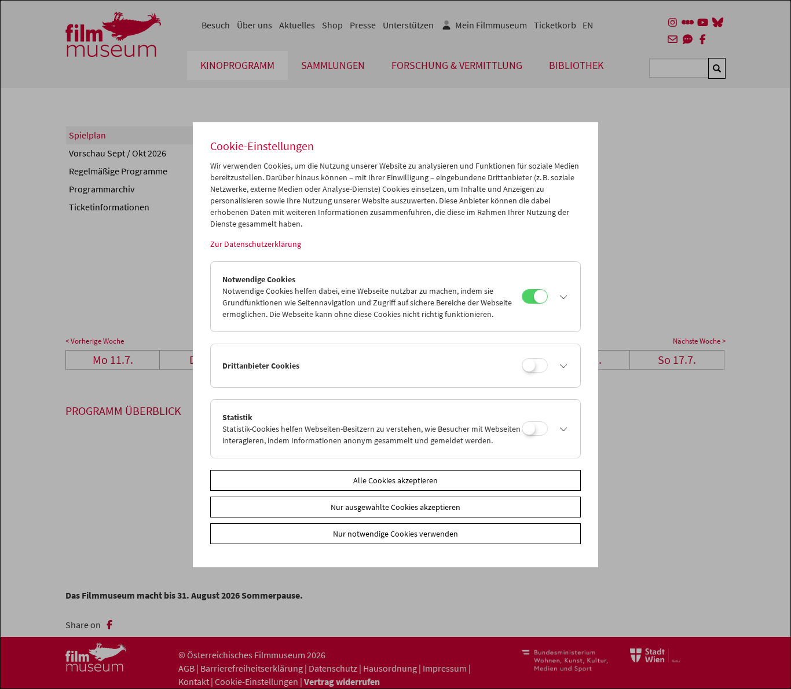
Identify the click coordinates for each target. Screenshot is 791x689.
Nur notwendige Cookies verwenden (395, 533)
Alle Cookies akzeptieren (395, 480)
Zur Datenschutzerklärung (255, 244)
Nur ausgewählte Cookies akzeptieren (395, 507)
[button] (561, 296)
